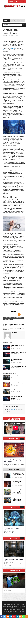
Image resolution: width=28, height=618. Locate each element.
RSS (21, 37)
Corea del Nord (12, 317)
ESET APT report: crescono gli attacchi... (17, 359)
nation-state (10, 319)
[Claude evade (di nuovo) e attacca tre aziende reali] (6, 378)
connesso (12, 409)
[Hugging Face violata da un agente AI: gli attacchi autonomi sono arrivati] (6, 385)
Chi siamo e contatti (12, 611)
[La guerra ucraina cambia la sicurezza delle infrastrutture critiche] (6, 399)
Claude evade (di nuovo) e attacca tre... (17, 376)
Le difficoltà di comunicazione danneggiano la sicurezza (13, 328)
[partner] (14, 17)
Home (5, 611)
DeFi (22, 317)
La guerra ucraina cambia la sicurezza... (16, 397)
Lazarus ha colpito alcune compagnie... (18, 352)
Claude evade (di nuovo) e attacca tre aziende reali (13, 560)
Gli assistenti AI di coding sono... (17, 390)
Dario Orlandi (14, 35)
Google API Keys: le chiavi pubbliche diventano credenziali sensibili (18, 499)
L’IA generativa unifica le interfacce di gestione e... (12, 529)
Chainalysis (6, 49)
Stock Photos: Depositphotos (15, 612)
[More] (19, 314)
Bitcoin (6, 317)
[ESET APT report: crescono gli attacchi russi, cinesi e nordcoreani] (6, 361)
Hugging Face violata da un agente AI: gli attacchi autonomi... (12, 460)
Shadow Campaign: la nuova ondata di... (18, 346)
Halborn (17, 148)
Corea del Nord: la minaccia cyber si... (18, 366)
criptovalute (18, 317)
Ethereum (5, 319)
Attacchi (12, 37)
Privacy (19, 611)
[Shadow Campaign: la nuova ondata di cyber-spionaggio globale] (6, 348)
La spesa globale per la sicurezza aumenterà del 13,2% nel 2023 (13, 325)
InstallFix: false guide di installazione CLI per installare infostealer (17, 491)
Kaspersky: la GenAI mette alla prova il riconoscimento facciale (18, 474)
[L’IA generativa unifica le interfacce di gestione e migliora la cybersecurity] (14, 526)
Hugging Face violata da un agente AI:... (18, 383)
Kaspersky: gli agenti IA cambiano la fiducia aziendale (17, 483)
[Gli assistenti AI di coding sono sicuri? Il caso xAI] (6, 392)
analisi (13, 48)
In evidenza (16, 37)
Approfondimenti (6, 37)
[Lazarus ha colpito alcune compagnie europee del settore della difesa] (6, 355)
